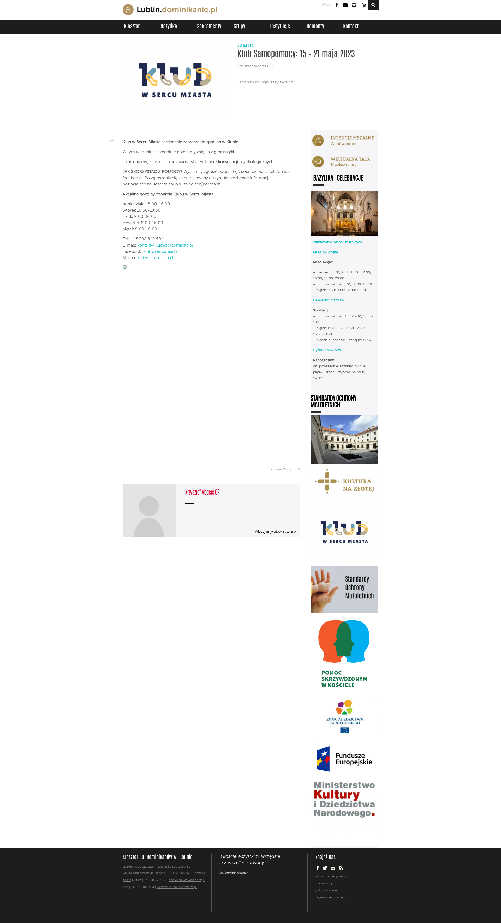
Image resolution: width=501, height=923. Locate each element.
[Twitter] (112, 160)
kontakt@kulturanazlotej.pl (187, 880)
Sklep (363, 5)
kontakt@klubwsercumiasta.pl (165, 245)
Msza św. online (325, 252)
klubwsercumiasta (160, 252)
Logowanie (329, 5)
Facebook (336, 5)
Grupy (239, 26)
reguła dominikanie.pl (330, 897)
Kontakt (351, 26)
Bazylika (168, 26)
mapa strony (324, 883)
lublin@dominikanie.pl (138, 873)
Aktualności (246, 46)
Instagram (353, 5)
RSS (341, 868)
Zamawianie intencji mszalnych (337, 242)
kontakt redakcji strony (331, 876)
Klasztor (132, 26)
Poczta (324, 5)
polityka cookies (326, 890)
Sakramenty (209, 26)
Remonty (315, 26)
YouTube (345, 5)
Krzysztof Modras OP (254, 66)
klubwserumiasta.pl (155, 258)
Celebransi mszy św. (329, 300)
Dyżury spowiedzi (327, 350)
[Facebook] (112, 151)
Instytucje (280, 26)
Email (333, 868)
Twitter (325, 868)
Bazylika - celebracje (338, 178)
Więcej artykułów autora (274, 532)
